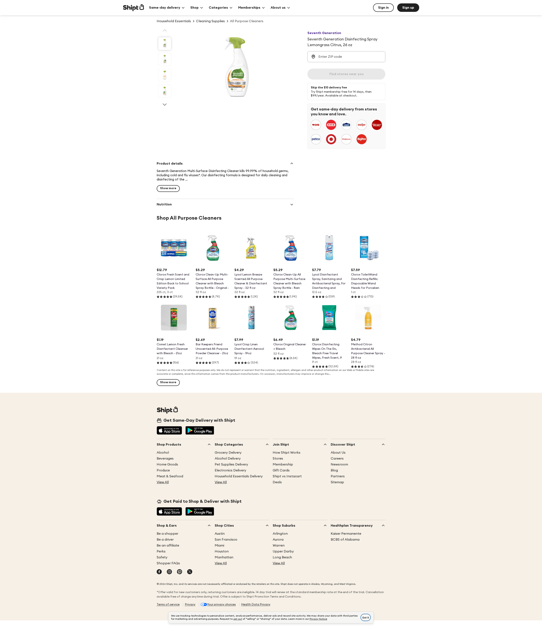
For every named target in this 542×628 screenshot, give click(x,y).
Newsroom (339, 464)
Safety (162, 557)
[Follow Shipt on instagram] (169, 572)
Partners (338, 476)
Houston (222, 551)
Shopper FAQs (168, 563)
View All (163, 482)
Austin (220, 533)
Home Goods (167, 464)
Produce (163, 470)
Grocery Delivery (228, 452)
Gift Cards (281, 470)
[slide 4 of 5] (164, 91)
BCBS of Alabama (345, 539)
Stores (278, 458)
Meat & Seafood (170, 476)
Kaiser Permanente (346, 533)
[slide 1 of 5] (164, 43)
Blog (334, 470)
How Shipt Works (286, 452)
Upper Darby (283, 551)
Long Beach (282, 557)
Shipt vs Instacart (287, 476)
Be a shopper (167, 533)
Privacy (190, 604)
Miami (219, 545)
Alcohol (163, 452)
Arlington (280, 533)
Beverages (165, 458)
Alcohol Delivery (228, 458)
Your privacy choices (221, 604)
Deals (277, 482)
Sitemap (337, 482)
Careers (337, 458)
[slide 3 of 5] (164, 75)
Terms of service (168, 604)
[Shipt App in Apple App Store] (169, 430)
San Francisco (226, 539)
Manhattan (224, 557)
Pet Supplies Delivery (231, 464)
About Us (338, 452)
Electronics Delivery (230, 470)
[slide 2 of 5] (164, 59)
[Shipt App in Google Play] (199, 430)
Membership (283, 464)
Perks (161, 551)
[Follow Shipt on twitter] (189, 572)
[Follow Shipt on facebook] (159, 572)
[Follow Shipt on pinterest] (179, 572)
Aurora (278, 539)
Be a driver (165, 539)
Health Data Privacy (255, 604)
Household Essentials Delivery (239, 476)
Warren (279, 545)
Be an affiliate (168, 545)
